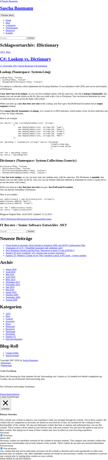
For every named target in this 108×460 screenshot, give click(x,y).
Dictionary (12, 219)
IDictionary (22, 219)
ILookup (31, 219)
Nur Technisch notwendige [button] (12, 386)
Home (8, 20)
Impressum (6, 363)
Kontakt (9, 33)
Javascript (10, 321)
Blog (8, 23)
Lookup (47, 219)
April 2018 (10, 272)
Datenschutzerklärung (9, 394)
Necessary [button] (4, 432)
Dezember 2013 (13, 282)
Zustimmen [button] (30, 386)
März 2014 (10, 279)
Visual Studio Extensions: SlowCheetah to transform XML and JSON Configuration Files (45, 245)
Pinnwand (10, 326)
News (8, 324)
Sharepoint (10, 331)
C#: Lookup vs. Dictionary (25, 58)
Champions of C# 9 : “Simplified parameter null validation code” (34, 248)
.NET (2, 52)
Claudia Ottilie (12, 353)
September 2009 (13, 297)
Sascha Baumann (16, 8)
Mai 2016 (10, 274)
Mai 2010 (10, 289)
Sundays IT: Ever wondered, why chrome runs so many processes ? (36, 253)
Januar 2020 (11, 269)
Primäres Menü (7, 15)
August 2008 (11, 300)
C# (6, 219)
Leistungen (10, 25)
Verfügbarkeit (12, 28)
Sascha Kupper (12, 355)
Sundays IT (11, 336)
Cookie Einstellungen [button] (9, 397)
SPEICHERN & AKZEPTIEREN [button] (15, 458)
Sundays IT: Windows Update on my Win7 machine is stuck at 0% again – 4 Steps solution (46, 255)
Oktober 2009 (12, 295)
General (9, 319)
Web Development (14, 339)
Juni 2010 (10, 287)
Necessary (8, 435)
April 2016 (10, 277)
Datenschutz (6, 365)
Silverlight (10, 334)
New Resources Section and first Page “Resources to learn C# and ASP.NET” (40, 250)
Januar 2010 (11, 292)
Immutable (39, 219)
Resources (10, 30)
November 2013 (13, 284)
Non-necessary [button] (6, 445)
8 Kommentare (40, 66)
